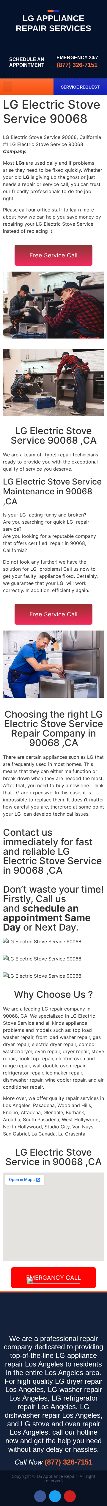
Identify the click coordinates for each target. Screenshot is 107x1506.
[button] (7, 86)
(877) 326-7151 (77, 65)
